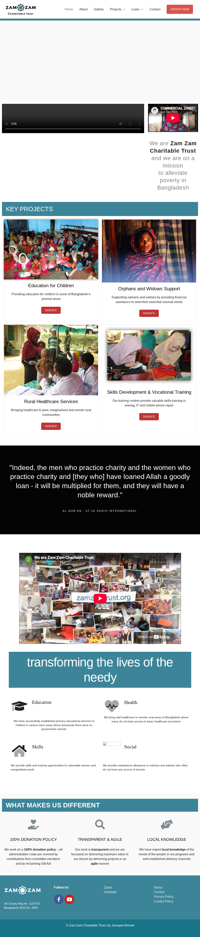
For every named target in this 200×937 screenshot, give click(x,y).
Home (69, 9)
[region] (100, 64)
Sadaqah (110, 892)
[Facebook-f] (59, 899)
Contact (155, 9)
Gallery (99, 9)
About (83, 9)
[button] (51, 310)
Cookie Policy (163, 901)
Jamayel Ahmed (123, 925)
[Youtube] (69, 899)
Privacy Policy (164, 896)
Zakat (108, 887)
